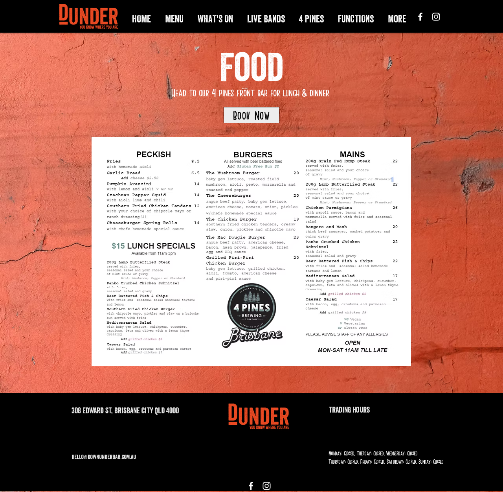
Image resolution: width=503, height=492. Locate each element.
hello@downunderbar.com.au (104, 457)
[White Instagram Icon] (436, 16)
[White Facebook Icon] (420, 16)
